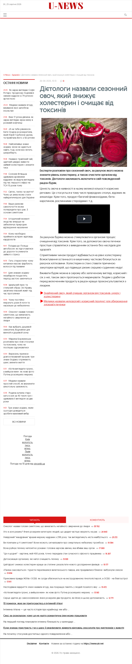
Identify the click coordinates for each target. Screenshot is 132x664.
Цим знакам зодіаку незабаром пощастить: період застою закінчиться (17, 275)
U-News (6, 75)
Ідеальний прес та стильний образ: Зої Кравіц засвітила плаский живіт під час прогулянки (17, 289)
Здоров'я (16, 75)
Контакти (44, 643)
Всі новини (19, 421)
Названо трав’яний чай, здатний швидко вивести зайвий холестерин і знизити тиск (18, 163)
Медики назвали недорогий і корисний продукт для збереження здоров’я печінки (85, 302)
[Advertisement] (66, 43)
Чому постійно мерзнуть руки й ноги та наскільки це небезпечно (16, 302)
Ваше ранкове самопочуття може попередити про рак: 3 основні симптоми (15, 208)
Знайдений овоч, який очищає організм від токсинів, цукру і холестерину (82, 294)
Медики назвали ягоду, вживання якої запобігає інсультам (18, 108)
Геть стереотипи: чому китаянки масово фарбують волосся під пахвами (18, 263)
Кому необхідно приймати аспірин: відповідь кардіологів (18, 236)
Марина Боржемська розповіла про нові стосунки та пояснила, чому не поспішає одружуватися (18, 343)
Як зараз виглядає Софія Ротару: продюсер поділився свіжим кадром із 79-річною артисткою (18, 94)
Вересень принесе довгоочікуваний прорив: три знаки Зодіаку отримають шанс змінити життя (18, 358)
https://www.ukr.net (94, 643)
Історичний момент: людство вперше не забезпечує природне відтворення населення (16, 223)
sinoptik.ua (39, 463)
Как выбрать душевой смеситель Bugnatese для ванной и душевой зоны (17, 329)
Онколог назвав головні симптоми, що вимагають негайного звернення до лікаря (18, 316)
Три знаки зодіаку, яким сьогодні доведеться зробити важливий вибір (18, 410)
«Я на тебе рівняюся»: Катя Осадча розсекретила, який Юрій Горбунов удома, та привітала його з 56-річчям (19, 133)
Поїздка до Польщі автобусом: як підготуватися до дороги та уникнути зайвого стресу (18, 250)
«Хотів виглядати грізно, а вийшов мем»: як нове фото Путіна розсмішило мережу (18, 371)
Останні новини (15, 83)
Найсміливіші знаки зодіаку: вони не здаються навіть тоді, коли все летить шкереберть (17, 148)
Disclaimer (32, 643)
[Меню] (5, 15)
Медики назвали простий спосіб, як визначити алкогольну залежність (18, 383)
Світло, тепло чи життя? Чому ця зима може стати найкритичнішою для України (18, 194)
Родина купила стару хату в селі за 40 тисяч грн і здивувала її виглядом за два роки (18, 397)
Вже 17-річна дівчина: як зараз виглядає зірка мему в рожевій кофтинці (18, 120)
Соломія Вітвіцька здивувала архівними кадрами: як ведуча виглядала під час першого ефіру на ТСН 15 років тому (18, 179)
